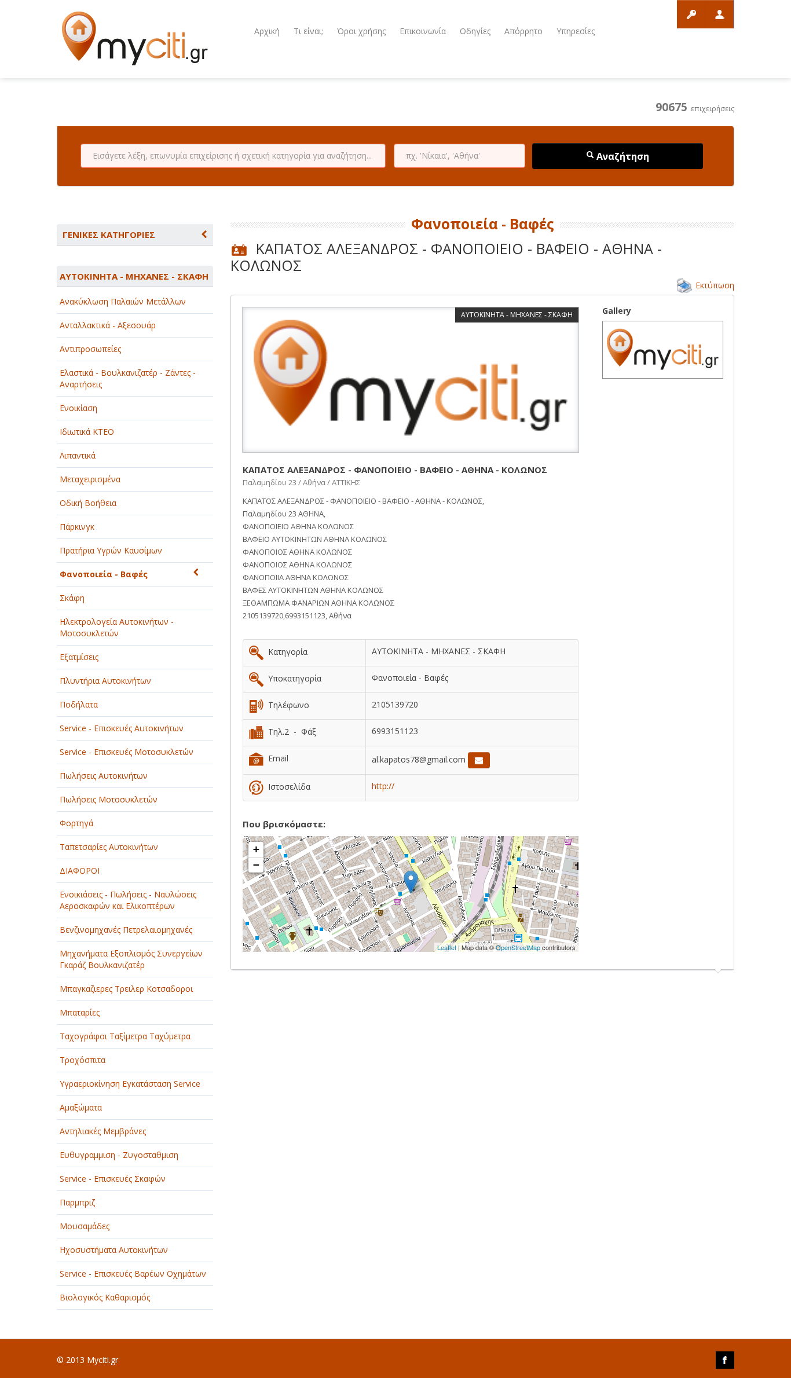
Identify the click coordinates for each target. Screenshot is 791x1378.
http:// (383, 785)
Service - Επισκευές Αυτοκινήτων (122, 728)
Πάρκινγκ (77, 526)
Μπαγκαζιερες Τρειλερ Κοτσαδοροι (126, 988)
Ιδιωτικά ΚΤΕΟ (87, 431)
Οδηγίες (475, 30)
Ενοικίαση (78, 407)
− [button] (256, 865)
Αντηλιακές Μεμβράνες (103, 1131)
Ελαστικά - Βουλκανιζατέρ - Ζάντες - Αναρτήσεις (128, 378)
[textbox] (233, 156)
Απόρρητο (523, 30)
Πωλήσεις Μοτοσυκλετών (109, 799)
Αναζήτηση (621, 156)
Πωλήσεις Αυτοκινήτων (104, 775)
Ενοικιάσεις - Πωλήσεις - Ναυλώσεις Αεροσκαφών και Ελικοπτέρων (128, 900)
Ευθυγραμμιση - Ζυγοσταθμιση (119, 1154)
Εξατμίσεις (79, 656)
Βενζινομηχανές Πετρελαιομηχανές (126, 929)
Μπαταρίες (80, 1012)
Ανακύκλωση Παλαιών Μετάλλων (123, 301)
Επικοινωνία (423, 30)
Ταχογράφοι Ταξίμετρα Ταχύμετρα (125, 1036)
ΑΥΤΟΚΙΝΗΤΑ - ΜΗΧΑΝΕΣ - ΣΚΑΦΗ (134, 276)
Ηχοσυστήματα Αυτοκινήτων (114, 1249)
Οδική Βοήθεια (88, 502)
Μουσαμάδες (84, 1226)
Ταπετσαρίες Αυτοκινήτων (109, 846)
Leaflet (446, 947)
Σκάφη (72, 597)
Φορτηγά (76, 823)
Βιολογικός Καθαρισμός (105, 1297)
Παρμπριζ (77, 1202)
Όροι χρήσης (361, 30)
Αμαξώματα (81, 1107)
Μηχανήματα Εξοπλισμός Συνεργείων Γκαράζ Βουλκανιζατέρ (131, 959)
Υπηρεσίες (575, 30)
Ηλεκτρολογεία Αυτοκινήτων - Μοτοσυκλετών (117, 627)
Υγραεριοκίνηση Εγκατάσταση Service (130, 1083)
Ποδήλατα (79, 704)
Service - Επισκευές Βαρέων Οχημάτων (133, 1273)
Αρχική (267, 30)
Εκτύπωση (714, 285)
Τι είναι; (308, 30)
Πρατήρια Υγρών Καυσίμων (111, 550)
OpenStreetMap (518, 947)
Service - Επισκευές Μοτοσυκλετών (126, 751)
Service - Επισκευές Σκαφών (113, 1178)
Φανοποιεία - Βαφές (104, 574)
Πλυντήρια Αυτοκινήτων (105, 680)
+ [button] (256, 849)
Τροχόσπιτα (82, 1059)
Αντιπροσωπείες (90, 348)
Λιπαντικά (78, 455)
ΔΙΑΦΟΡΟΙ (80, 870)
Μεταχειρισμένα (90, 479)
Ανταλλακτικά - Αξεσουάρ (108, 325)
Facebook (725, 1360)
